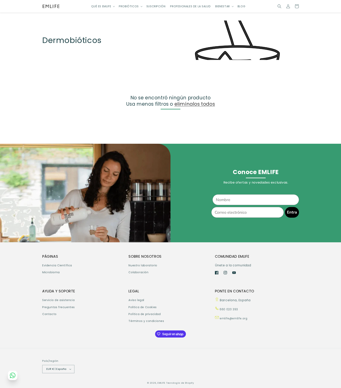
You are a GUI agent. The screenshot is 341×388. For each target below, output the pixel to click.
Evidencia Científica (57, 265)
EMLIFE (161, 382)
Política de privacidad (144, 314)
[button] (102, 6)
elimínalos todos (194, 104)
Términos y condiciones (146, 321)
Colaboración (138, 272)
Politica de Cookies (142, 307)
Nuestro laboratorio (142, 265)
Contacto (49, 314)
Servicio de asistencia (58, 300)
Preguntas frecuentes (58, 307)
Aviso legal (136, 300)
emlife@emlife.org (233, 318)
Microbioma (51, 272)
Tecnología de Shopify (180, 382)
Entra (292, 212)
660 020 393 (228, 309)
